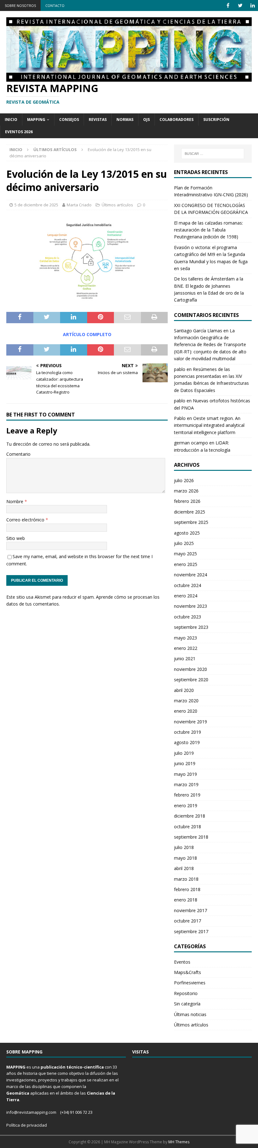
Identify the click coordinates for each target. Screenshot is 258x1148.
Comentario (18, 454)
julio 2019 (184, 753)
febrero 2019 (187, 795)
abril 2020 (184, 690)
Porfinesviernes (189, 983)
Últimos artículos (117, 205)
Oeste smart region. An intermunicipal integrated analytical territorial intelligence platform (209, 425)
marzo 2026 (186, 491)
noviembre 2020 (190, 669)
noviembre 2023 (190, 606)
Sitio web (15, 538)
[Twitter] (240, 5)
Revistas (98, 119)
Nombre (15, 501)
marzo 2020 (186, 701)
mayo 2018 (185, 858)
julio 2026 (184, 480)
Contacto (54, 5)
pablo (179, 369)
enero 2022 (185, 648)
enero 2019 (185, 805)
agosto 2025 (187, 533)
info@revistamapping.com (31, 1112)
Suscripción (216, 119)
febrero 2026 (187, 501)
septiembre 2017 (191, 931)
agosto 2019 (187, 742)
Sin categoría (187, 1004)
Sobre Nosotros (20, 5)
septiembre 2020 (191, 680)
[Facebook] (227, 5)
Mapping (36, 119)
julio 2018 (184, 847)
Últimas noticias (190, 1014)
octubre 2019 (187, 732)
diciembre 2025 (189, 512)
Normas (124, 119)
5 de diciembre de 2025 (36, 205)
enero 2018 (185, 900)
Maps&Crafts (187, 972)
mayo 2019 (185, 774)
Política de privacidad (26, 1125)
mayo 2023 (185, 638)
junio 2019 (184, 763)
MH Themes (178, 1142)
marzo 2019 (186, 784)
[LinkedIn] (252, 5)
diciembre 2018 (189, 816)
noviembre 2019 (190, 722)
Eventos (182, 962)
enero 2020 (185, 711)
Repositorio (186, 993)
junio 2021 (184, 658)
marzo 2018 (186, 879)
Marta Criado (79, 205)
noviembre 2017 (190, 910)
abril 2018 (184, 868)
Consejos (69, 119)
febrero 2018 (187, 889)
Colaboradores (177, 119)
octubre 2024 (187, 585)
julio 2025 (184, 543)
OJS (146, 119)
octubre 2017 (187, 921)
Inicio (11, 119)
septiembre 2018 (191, 837)
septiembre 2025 (191, 522)
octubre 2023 (187, 617)
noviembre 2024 (190, 575)
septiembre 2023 (191, 627)
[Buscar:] (213, 153)
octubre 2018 (187, 827)
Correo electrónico (26, 520)
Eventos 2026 (19, 131)
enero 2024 (185, 596)
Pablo (180, 418)
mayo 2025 (185, 554)
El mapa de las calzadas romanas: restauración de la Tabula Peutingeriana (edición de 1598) (208, 230)
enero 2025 (185, 564)
